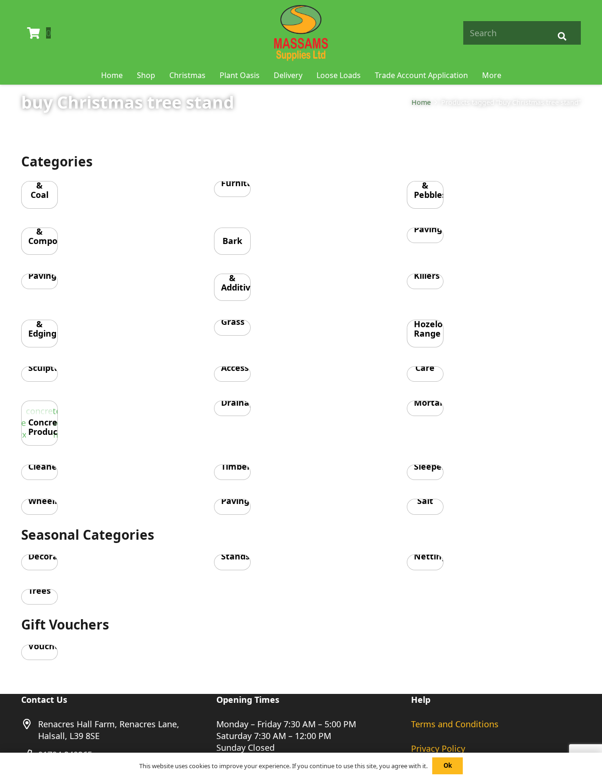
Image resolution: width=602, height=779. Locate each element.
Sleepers (432, 466)
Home (421, 102)
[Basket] (33, 33)
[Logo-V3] (301, 33)
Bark (232, 240)
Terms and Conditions (455, 724)
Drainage (240, 402)
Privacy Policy (438, 748)
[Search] (562, 32)
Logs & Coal (39, 185)
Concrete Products (47, 427)
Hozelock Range (433, 328)
